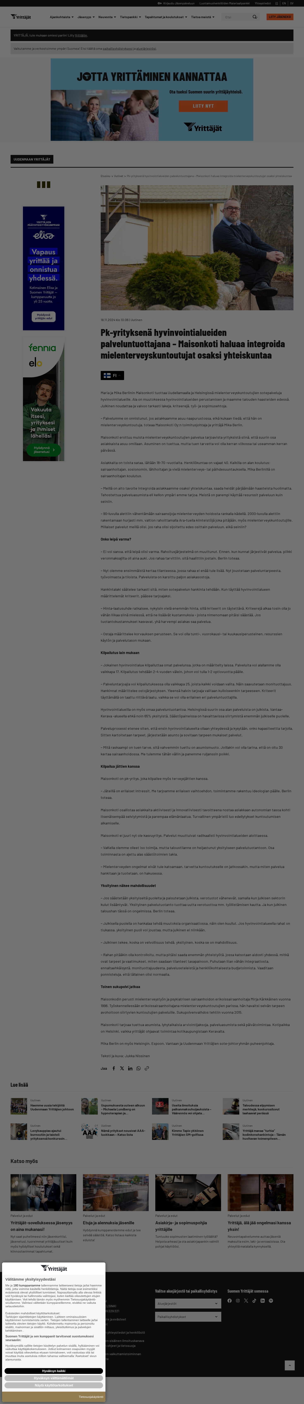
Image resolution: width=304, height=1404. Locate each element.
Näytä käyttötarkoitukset (54, 1385)
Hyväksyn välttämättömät (54, 1378)
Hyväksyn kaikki (53, 1371)
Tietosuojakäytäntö (91, 1396)
